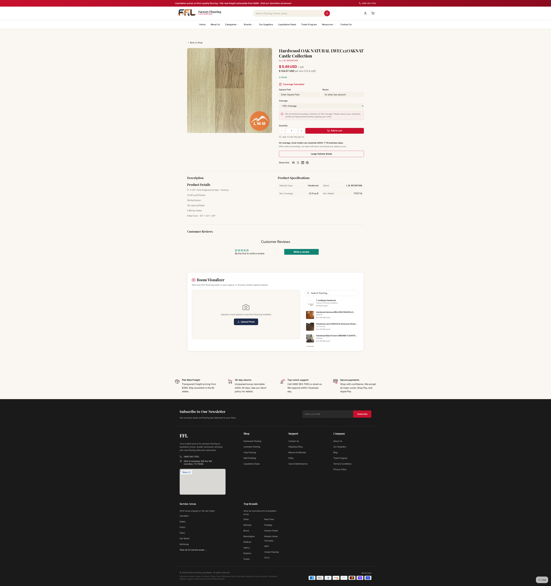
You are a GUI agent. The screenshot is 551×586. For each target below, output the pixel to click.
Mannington (249, 536)
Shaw (246, 519)
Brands (247, 24)
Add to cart (336, 130)
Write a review (301, 251)
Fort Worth (184, 538)
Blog (335, 452)
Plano (182, 533)
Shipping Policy (295, 446)
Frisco (182, 527)
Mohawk (248, 525)
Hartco (247, 547)
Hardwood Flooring (252, 441)
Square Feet (285, 89)
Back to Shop (196, 42)
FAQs (290, 458)
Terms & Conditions (342, 464)
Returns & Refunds (297, 452)
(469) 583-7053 (191, 456)
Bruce (246, 530)
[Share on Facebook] (293, 162)
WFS (266, 546)
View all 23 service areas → (193, 550)
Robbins (247, 553)
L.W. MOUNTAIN (290, 60)
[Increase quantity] (301, 131)
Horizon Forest (271, 530)
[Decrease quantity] (282, 131)
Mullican (247, 542)
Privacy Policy (340, 469)
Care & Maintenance (297, 464)
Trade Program (309, 24)
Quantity (283, 125)
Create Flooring (271, 552)
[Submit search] (327, 13)
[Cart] (373, 13)
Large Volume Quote (321, 153)
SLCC (267, 557)
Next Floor (269, 519)
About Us (215, 24)
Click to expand (261, 128)
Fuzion (247, 559)
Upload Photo (248, 321)
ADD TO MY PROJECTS (293, 137)
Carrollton (184, 516)
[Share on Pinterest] (307, 162)
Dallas (182, 521)
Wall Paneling (250, 458)
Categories (230, 24)
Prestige (268, 525)
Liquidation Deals (287, 24)
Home (202, 24)
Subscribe (362, 414)
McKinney (184, 544)
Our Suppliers (266, 24)
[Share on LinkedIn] (302, 162)
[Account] (365, 13)
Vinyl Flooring (250, 452)
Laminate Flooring (252, 446)
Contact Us (346, 24)
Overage (283, 101)
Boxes (326, 89)
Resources (327, 24)
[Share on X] (298, 162)
